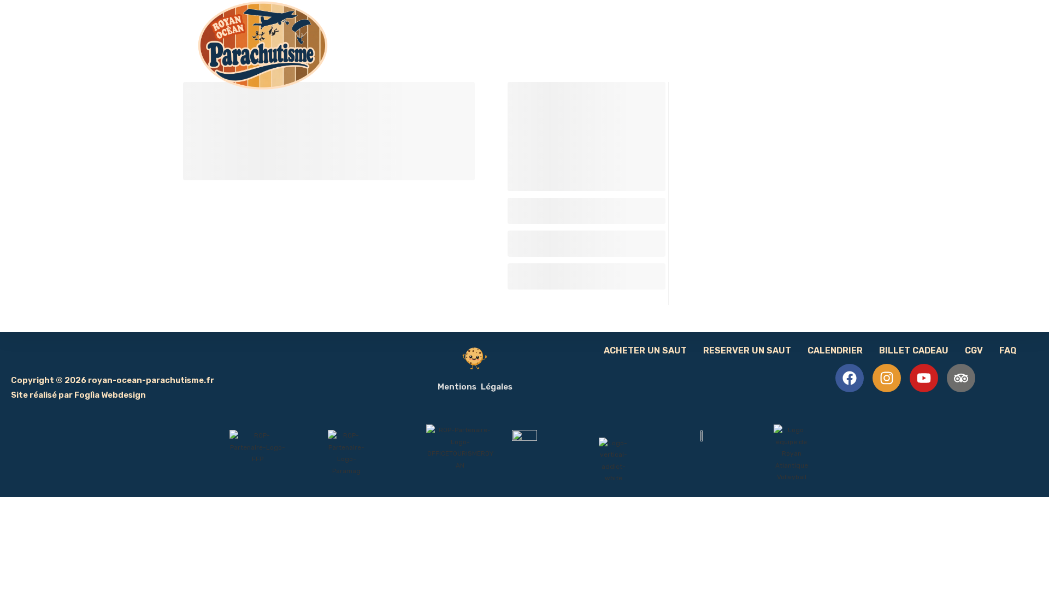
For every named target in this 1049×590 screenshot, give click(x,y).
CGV (974, 350)
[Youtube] (924, 378)
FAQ (1007, 350)
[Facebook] (849, 378)
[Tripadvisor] (961, 378)
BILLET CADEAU (913, 350)
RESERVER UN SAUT (747, 350)
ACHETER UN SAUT (645, 350)
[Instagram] (887, 378)
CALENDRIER (835, 350)
